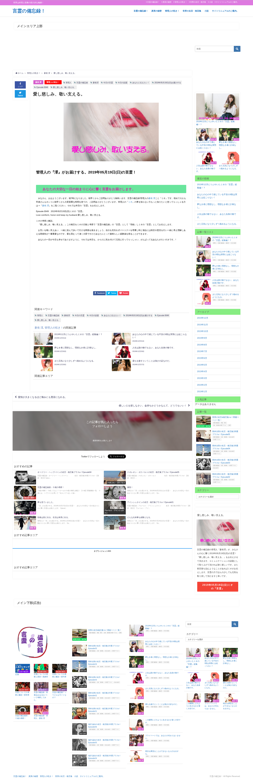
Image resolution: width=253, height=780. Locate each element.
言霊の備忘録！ (153, 2)
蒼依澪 (96, 83)
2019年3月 (202, 378)
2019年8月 (202, 345)
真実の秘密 (167, 2)
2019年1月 (202, 391)
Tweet (20, 95)
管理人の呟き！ (181, 2)
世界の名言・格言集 (198, 2)
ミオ (130, 202)
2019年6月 (202, 358)
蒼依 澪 (38, 82)
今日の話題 (122, 83)
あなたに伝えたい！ (140, 83)
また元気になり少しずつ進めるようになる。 (217, 224)
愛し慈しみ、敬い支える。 (64, 87)
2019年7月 (202, 351)
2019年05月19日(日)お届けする (167, 83)
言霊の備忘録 (82, 83)
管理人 (68, 83)
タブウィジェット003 (102, 551)
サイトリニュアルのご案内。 (227, 2)
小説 (211, 2)
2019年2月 (202, 385)
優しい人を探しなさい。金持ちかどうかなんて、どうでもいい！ (153, 405)
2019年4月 (202, 371)
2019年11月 (202, 325)
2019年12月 (202, 318)
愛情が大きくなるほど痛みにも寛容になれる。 (42, 397)
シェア (20, 86)
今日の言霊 (108, 83)
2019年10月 (202, 331)
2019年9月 (202, 338)
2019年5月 (202, 365)
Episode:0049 (42, 87)
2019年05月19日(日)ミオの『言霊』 (217, 587)
